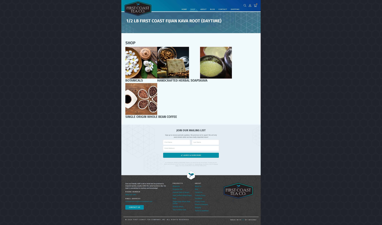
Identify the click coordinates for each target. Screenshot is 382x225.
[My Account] (250, 6)
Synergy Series (178, 207)
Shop (193, 9)
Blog (212, 9)
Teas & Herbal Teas (179, 210)
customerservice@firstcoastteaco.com (138, 201)
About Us (198, 186)
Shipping (235, 9)
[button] (255, 6)
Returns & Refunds (201, 204)
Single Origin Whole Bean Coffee (181, 203)
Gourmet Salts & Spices (181, 192)
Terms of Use (198, 164)
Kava (174, 198)
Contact (223, 9)
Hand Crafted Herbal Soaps (182, 195)
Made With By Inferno (243, 220)
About (203, 9)
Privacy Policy (200, 201)
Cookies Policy (200, 195)
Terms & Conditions (202, 211)
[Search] (245, 6)
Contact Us (134, 207)
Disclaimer (198, 198)
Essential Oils (177, 189)
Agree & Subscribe (192, 155)
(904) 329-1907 (130, 195)
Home (184, 9)
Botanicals (176, 186)
